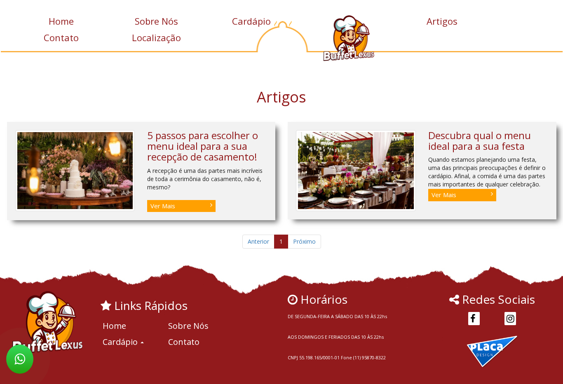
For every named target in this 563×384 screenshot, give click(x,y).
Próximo (304, 241)
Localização (156, 37)
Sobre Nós (156, 21)
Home (61, 21)
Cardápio (251, 21)
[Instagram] (510, 318)
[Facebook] (474, 318)
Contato (61, 37)
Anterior (258, 241)
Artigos (442, 21)
